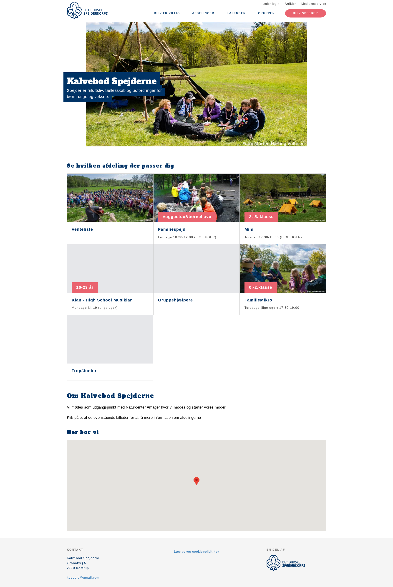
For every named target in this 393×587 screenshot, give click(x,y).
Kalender (236, 13)
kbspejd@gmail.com (83, 577)
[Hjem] (87, 10)
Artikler (290, 3)
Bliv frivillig (167, 13)
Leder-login (270, 3)
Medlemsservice (313, 3)
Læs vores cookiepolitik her (196, 551)
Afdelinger (203, 13)
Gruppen (266, 13)
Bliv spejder (305, 13)
